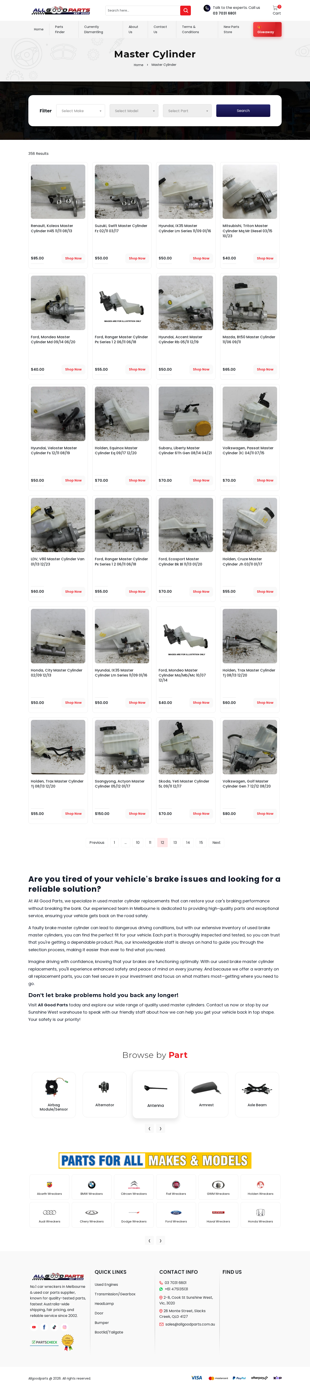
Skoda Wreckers (134, 1194)
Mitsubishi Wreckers (49, 1194)
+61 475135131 (176, 1289)
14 (188, 842)
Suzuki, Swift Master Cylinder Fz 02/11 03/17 (121, 228)
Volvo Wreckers (260, 1194)
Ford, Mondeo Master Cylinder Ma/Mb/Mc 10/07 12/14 (182, 675)
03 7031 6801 (224, 13)
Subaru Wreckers (176, 1194)
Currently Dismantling (93, 29)
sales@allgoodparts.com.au (190, 1324)
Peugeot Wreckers (92, 1194)
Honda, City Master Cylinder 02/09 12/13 (56, 673)
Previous (96, 842)
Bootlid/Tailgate (109, 1332)
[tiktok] (54, 1327)
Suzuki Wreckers (176, 1221)
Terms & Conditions (190, 29)
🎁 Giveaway (265, 29)
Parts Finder (60, 29)
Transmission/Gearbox (115, 1294)
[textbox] (80, 111)
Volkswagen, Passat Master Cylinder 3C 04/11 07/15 (248, 450)
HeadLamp (104, 1303)
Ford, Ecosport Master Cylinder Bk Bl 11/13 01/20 (180, 561)
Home (39, 29)
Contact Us (160, 29)
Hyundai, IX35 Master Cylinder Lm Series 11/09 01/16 (185, 228)
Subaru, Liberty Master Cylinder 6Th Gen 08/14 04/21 (185, 450)
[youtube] (34, 1327)
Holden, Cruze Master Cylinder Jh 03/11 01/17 (242, 561)
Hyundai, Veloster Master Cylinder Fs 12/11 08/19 (54, 450)
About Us (133, 29)
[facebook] (44, 1327)
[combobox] (80, 110)
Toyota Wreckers (218, 1194)
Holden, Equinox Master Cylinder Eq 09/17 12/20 (116, 450)
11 (150, 842)
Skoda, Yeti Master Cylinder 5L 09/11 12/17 (184, 784)
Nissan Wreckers (49, 1221)
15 (201, 842)
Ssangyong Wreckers (134, 1221)
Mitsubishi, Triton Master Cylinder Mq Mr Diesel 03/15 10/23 (247, 231)
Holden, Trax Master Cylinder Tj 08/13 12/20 (249, 673)
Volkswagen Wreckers (218, 1223)
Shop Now (73, 258)
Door (99, 1313)
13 (175, 842)
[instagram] (65, 1327)
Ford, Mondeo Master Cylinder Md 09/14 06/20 (53, 339)
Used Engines (106, 1284)
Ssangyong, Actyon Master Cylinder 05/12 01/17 (120, 784)
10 (138, 842)
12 (162, 842)
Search (243, 110)
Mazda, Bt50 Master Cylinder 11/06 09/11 (249, 339)
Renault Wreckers (92, 1221)
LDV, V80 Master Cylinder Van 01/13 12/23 (57, 561)
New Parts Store (231, 29)
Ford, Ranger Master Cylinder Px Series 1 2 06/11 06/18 (121, 339)
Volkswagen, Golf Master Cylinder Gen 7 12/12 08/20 (247, 784)
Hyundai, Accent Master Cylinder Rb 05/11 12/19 (180, 339)
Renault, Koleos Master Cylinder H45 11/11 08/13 (52, 228)
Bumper (102, 1322)
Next (216, 842)
